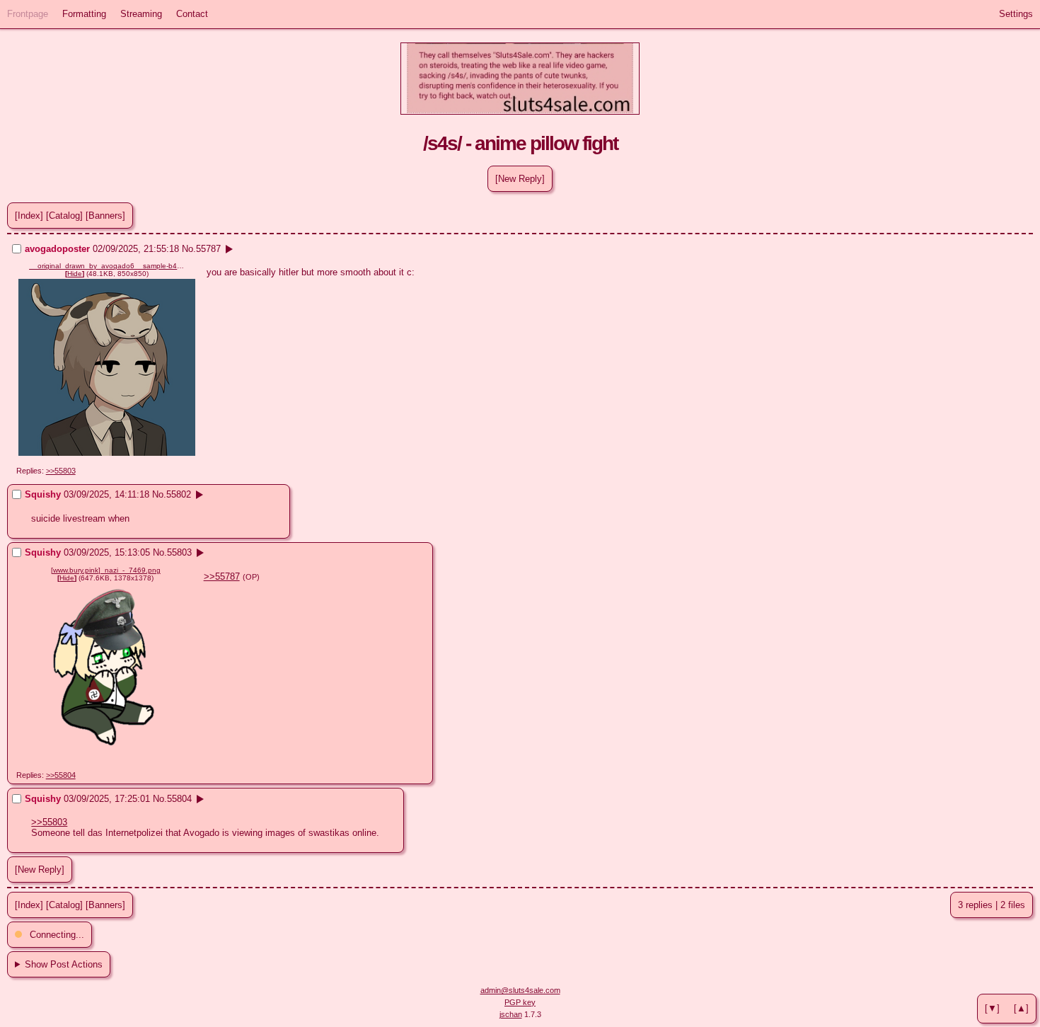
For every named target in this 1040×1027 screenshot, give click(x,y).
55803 (179, 552)
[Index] (29, 215)
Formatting (84, 13)
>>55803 (61, 470)
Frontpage (27, 13)
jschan (510, 1014)
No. (189, 248)
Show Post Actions (64, 964)
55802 (178, 494)
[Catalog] (64, 215)
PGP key (520, 1002)
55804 (179, 798)
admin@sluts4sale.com (520, 990)
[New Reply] (520, 178)
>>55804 (61, 775)
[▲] (1021, 1008)
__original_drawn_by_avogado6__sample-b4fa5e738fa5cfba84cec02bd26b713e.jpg (107, 266)
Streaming (141, 13)
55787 (208, 248)
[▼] (992, 1008)
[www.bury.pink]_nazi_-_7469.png (106, 570)
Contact (192, 13)
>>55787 (222, 576)
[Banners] (105, 215)
